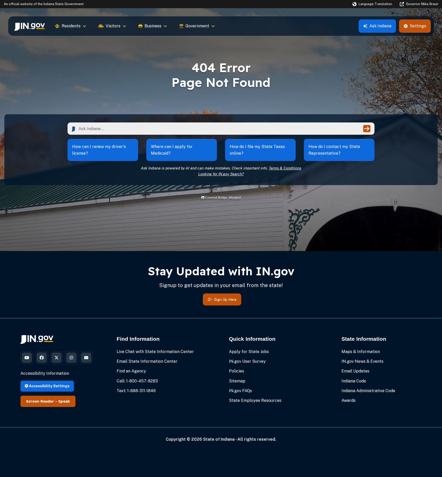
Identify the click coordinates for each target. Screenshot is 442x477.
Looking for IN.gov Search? (221, 174)
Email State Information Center (147, 361)
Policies (236, 371)
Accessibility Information (44, 373)
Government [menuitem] (197, 26)
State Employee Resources (255, 400)
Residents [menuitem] (71, 26)
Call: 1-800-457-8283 (137, 381)
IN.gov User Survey (247, 361)
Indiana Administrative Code (368, 390)
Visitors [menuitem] (113, 26)
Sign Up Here (225, 299)
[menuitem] (29, 26)
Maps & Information (360, 351)
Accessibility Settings (49, 386)
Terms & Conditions (285, 168)
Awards (348, 400)
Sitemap (237, 381)
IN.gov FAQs (240, 390)
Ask (380, 26)
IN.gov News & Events (362, 361)
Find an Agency (131, 371)
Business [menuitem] (153, 26)
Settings (418, 26)
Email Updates (355, 371)
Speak (64, 401)
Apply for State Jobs (249, 351)
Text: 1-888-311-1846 (136, 390)
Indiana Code (353, 381)
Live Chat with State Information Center (155, 351)
